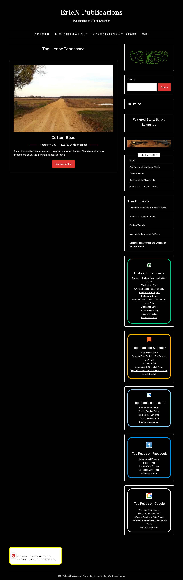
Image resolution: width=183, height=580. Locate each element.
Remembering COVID (149, 407)
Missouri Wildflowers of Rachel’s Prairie (148, 207)
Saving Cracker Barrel (149, 411)
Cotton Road (63, 137)
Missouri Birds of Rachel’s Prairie (145, 234)
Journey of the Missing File (142, 180)
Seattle (133, 160)
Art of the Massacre (149, 418)
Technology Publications (105, 34)
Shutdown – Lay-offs (149, 415)
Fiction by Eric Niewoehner (69, 34)
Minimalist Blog (101, 576)
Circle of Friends (137, 173)
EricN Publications (91, 12)
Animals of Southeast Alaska (143, 186)
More (145, 34)
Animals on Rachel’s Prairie (142, 216)
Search (131, 79)
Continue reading (63, 164)
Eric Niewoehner (78, 144)
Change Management (149, 422)
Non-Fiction (42, 34)
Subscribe (131, 34)
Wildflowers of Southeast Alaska (145, 167)
